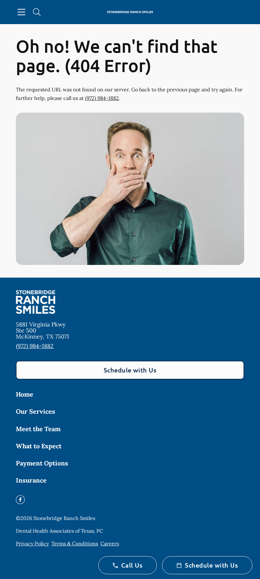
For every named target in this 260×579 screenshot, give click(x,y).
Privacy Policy (32, 543)
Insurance (31, 480)
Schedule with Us (130, 370)
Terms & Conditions (74, 543)
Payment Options (42, 463)
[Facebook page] (20, 499)
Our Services (35, 411)
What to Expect (39, 446)
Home (24, 394)
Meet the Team (38, 429)
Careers (110, 543)
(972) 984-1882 (102, 98)
